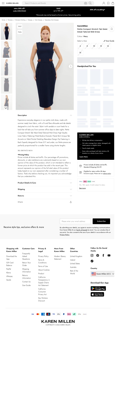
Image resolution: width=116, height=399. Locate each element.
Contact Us (26, 281)
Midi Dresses (38, 20)
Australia (73, 267)
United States (75, 263)
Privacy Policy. (65, 235)
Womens (10, 20)
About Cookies (44, 270)
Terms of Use (43, 266)
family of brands (81, 230)
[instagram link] (92, 255)
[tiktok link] (92, 261)
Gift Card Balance (9, 264)
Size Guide (26, 285)
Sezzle (8, 280)
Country (94, 268)
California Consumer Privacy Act (42, 292)
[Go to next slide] (70, 66)
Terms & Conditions (42, 261)
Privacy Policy (43, 256)
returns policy (107, 174)
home (3, 20)
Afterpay (9, 276)
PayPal (8, 269)
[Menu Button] (3, 3)
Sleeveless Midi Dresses (52, 20)
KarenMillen (82, 26)
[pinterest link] (97, 255)
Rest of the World (74, 272)
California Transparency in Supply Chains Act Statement (44, 281)
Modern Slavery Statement (60, 257)
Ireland (72, 260)
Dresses (30, 20)
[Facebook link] (103, 255)
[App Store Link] (98, 291)
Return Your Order (26, 264)
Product (41, 273)
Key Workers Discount (43, 299)
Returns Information (26, 276)
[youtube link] (109, 255)
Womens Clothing (20, 20)
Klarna (8, 272)
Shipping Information (26, 270)
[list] (45, 66)
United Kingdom (76, 256)
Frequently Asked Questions (26, 256)
